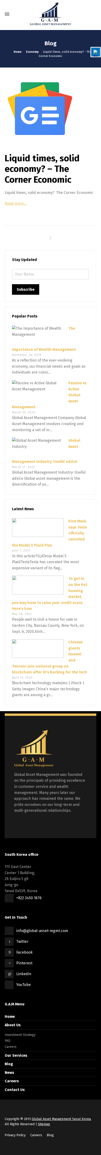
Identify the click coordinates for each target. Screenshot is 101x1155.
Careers (10, 1047)
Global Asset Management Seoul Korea (61, 1119)
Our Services (16, 1055)
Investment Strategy (20, 1035)
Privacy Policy (15, 1135)
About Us (13, 1025)
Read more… (16, 203)
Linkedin (23, 974)
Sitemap (44, 1124)
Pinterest (24, 963)
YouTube (23, 984)
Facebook (24, 952)
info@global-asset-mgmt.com (42, 931)
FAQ (7, 1041)
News (9, 1072)
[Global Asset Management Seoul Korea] (50, 14)
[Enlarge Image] (50, 108)
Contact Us (15, 1089)
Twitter (22, 941)
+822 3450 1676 (29, 898)
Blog (9, 1064)
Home (10, 1016)
